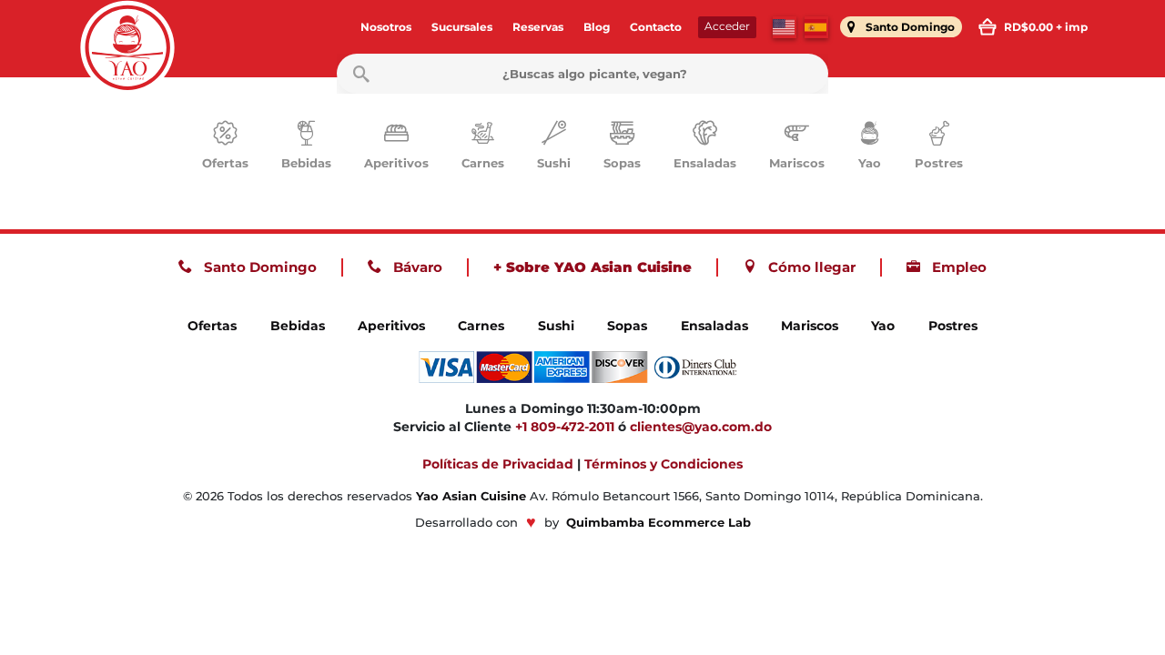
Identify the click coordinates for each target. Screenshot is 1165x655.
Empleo (957, 267)
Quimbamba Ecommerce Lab (658, 522)
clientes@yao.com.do (701, 426)
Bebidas (297, 325)
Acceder (727, 26)
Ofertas (212, 325)
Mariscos (809, 325)
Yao (883, 325)
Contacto (656, 27)
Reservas (537, 27)
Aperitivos (391, 325)
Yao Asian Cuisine (471, 496)
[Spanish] (816, 27)
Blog (596, 27)
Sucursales (461, 27)
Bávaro (416, 267)
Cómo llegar (810, 267)
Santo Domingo (258, 267)
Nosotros (385, 27)
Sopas (627, 325)
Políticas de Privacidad (497, 464)
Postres (953, 325)
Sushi (556, 325)
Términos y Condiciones (663, 464)
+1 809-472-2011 (564, 426)
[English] (784, 27)
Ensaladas (714, 325)
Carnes (481, 325)
